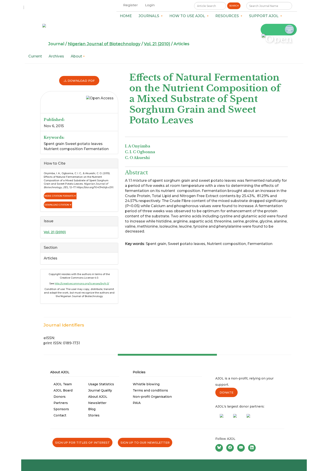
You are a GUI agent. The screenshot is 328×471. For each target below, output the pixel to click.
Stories (94, 415)
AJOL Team (63, 384)
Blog (91, 409)
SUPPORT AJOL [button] (264, 16)
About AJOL (97, 397)
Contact (60, 415)
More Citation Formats (59, 195)
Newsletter (97, 403)
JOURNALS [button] (150, 16)
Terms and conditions (150, 390)
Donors (60, 397)
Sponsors (61, 409)
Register (130, 5)
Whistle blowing (146, 384)
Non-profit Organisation (152, 397)
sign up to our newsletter (145, 442)
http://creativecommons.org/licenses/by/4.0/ (82, 283)
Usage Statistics (101, 384)
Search (234, 5)
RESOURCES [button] (228, 16)
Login (150, 5)
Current (35, 56)
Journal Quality (100, 390)
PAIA (137, 403)
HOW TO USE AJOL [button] (188, 16)
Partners (61, 403)
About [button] (77, 56)
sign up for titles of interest (82, 442)
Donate (226, 392)
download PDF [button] (81, 80)
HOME (126, 16)
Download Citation (57, 204)
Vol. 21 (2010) (157, 43)
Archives (56, 56)
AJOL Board (63, 390)
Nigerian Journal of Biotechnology (104, 43)
